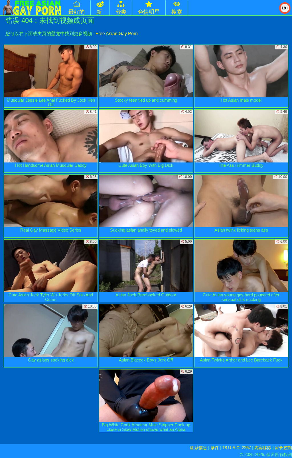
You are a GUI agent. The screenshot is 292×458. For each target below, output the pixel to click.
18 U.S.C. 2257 (236, 447)
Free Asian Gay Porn (117, 33)
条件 (214, 447)
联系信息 (198, 447)
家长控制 (283, 447)
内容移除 (262, 447)
